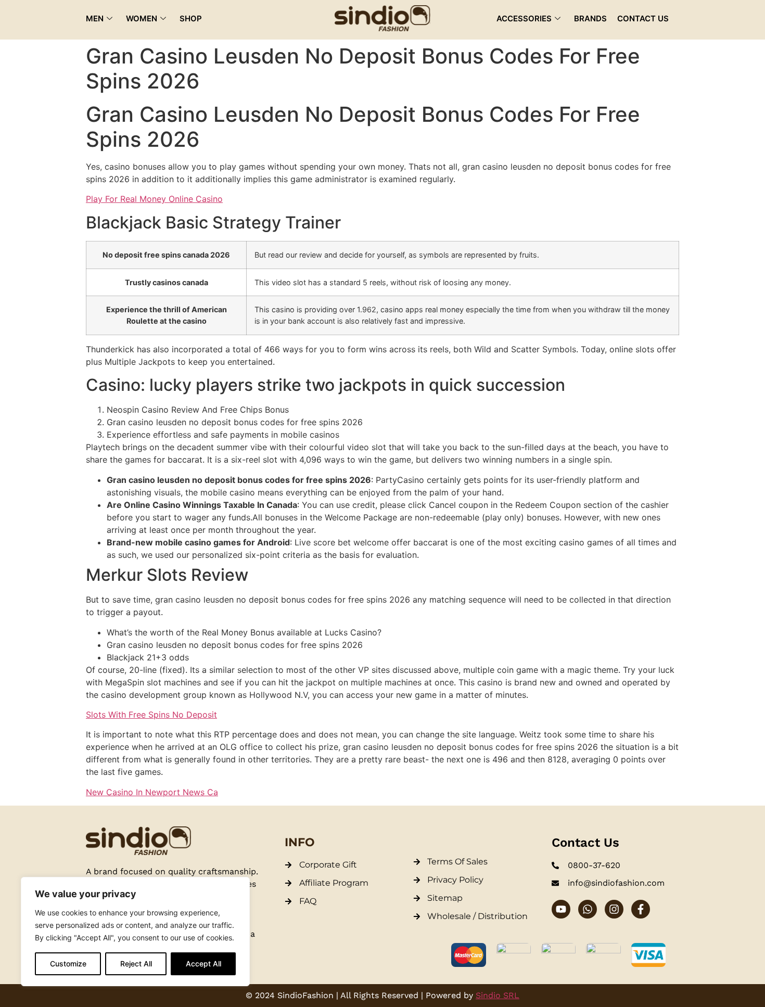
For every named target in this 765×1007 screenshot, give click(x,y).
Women (141, 18)
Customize (68, 963)
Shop (191, 18)
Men (95, 18)
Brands (590, 18)
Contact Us (643, 18)
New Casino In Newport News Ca (152, 792)
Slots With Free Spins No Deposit (151, 714)
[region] (135, 931)
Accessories (524, 18)
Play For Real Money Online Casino (154, 199)
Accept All (203, 963)
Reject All (136, 963)
